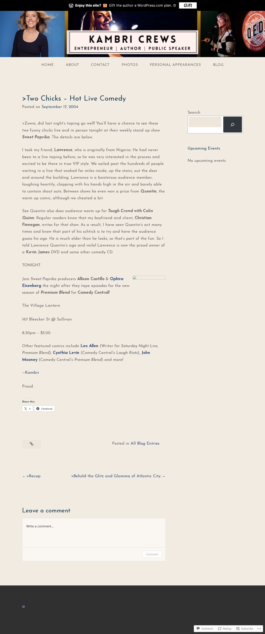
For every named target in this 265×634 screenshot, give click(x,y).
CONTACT (100, 65)
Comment (152, 554)
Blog (218, 65)
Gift (188, 5)
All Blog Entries (145, 444)
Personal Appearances (175, 65)
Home (47, 65)
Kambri (32, 373)
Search (194, 113)
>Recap (34, 476)
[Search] (232, 124)
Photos (130, 65)
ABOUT (72, 65)
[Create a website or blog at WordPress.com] (23, 607)
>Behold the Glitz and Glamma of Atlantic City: (116, 476)
